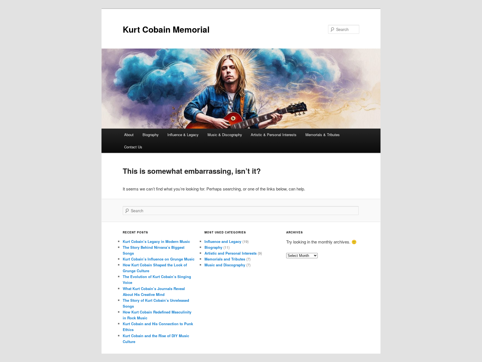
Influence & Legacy (183, 134)
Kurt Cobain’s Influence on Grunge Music (158, 259)
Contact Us (133, 146)
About (129, 134)
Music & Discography (225, 134)
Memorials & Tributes (322, 134)
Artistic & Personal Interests (274, 134)
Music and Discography (224, 264)
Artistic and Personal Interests (230, 253)
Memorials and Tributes (224, 259)
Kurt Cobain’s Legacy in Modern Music (156, 241)
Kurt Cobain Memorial (166, 29)
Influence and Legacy (222, 241)
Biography (151, 134)
